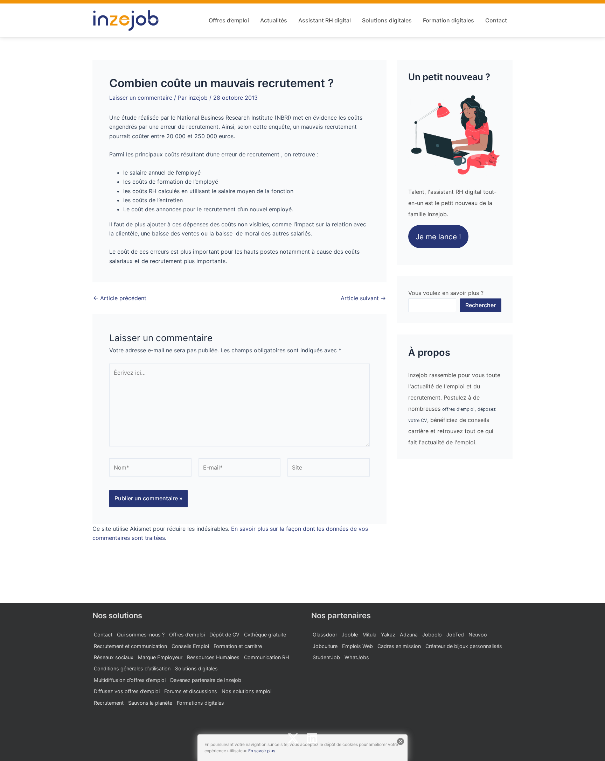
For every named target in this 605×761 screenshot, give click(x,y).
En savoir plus (261, 750)
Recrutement (109, 703)
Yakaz (388, 634)
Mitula (369, 634)
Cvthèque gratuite (265, 634)
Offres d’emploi (229, 20)
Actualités (273, 20)
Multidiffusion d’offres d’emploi (130, 680)
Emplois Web (357, 646)
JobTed (455, 634)
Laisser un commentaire (140, 97)
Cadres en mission (399, 646)
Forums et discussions (190, 691)
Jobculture (325, 646)
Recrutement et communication (130, 646)
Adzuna (409, 634)
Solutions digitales (387, 20)
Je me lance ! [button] (438, 236)
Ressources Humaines (213, 657)
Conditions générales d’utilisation (132, 668)
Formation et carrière (238, 646)
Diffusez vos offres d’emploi (127, 691)
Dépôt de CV (224, 634)
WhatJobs (357, 657)
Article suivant (363, 298)
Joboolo (432, 634)
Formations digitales (200, 703)
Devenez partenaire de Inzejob (205, 680)
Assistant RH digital (324, 20)
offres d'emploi (458, 409)
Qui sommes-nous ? (141, 634)
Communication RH (266, 657)
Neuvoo (477, 634)
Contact (496, 20)
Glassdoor (325, 634)
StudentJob (326, 657)
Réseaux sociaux (113, 657)
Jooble (350, 634)
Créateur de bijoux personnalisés (463, 646)
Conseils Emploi (190, 646)
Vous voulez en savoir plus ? (446, 292)
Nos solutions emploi (246, 691)
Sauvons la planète (150, 703)
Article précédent (119, 298)
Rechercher (480, 305)
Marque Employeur (160, 657)
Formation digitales (448, 20)
